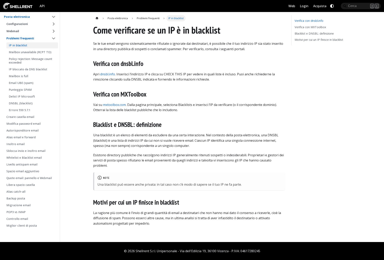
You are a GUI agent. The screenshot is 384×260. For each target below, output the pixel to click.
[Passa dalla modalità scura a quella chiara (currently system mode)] (332, 6)
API (42, 6)
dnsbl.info (107, 74)
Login (304, 6)
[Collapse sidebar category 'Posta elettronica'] (53, 17)
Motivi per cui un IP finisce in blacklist (319, 40)
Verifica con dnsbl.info (309, 21)
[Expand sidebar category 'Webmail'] (53, 31)
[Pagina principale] (97, 18)
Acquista (319, 6)
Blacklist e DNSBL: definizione (314, 33)
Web (291, 6)
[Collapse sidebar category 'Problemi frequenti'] (53, 38)
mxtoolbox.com (114, 105)
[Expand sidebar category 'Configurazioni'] (53, 24)
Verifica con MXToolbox (310, 27)
